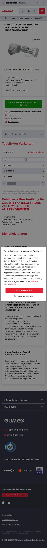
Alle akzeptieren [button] (24, 290)
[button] (23, 296)
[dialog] (23, 274)
